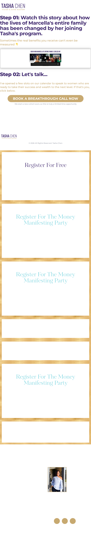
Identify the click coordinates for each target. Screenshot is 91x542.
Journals (25, 505)
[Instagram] (65, 521)
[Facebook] (57, 521)
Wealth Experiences (26, 494)
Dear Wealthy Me (25, 482)
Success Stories (26, 517)
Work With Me (26, 471)
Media (25, 528)
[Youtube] (73, 521)
